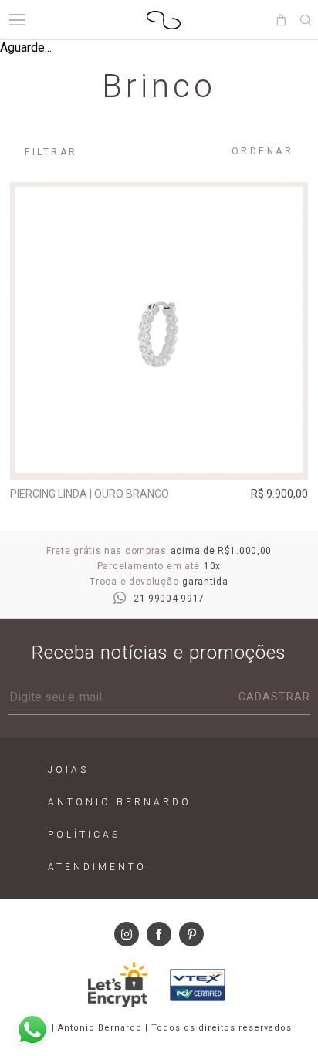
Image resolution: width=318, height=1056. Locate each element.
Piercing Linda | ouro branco (89, 494)
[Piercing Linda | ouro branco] (159, 331)
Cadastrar (274, 696)
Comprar (159, 457)
